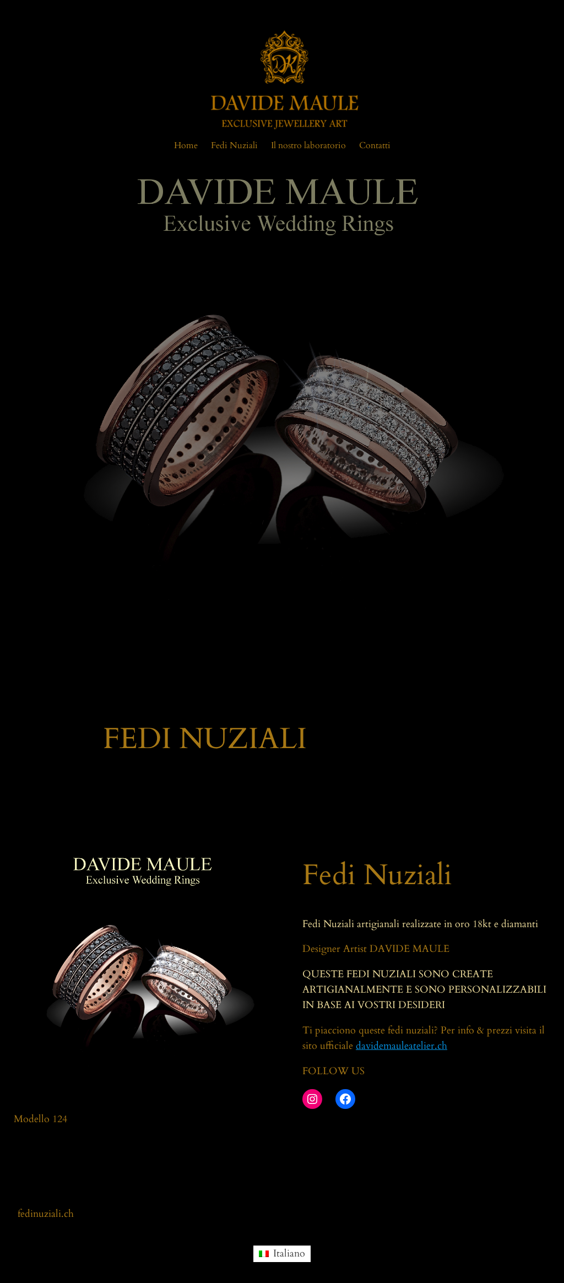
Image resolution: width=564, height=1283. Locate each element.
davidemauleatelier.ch (401, 1046)
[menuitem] (281, 1254)
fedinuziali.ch (46, 1214)
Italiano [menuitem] (289, 1253)
